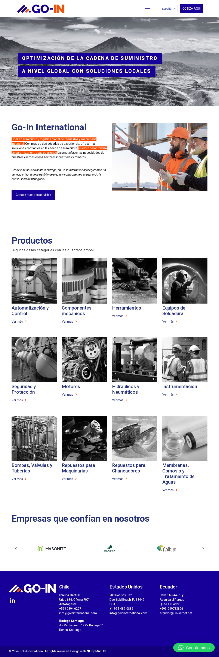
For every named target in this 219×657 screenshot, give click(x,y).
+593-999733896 (171, 608)
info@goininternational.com (78, 613)
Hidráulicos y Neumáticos (125, 389)
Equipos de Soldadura (173, 310)
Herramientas (126, 308)
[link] (34, 281)
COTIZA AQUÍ (191, 8)
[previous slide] (16, 548)
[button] (194, 647)
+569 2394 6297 (70, 608)
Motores (71, 386)
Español (167, 8)
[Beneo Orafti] (167, 548)
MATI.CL (101, 651)
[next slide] (203, 548)
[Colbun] (109, 548)
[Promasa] (52, 548)
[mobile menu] (147, 8)
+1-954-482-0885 (121, 608)
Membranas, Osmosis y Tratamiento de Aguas (178, 474)
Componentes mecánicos (77, 310)
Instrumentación (179, 386)
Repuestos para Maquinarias (78, 468)
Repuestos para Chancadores (128, 468)
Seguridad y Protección (24, 389)
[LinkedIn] (12, 600)
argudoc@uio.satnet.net (176, 613)
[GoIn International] (40, 8)
